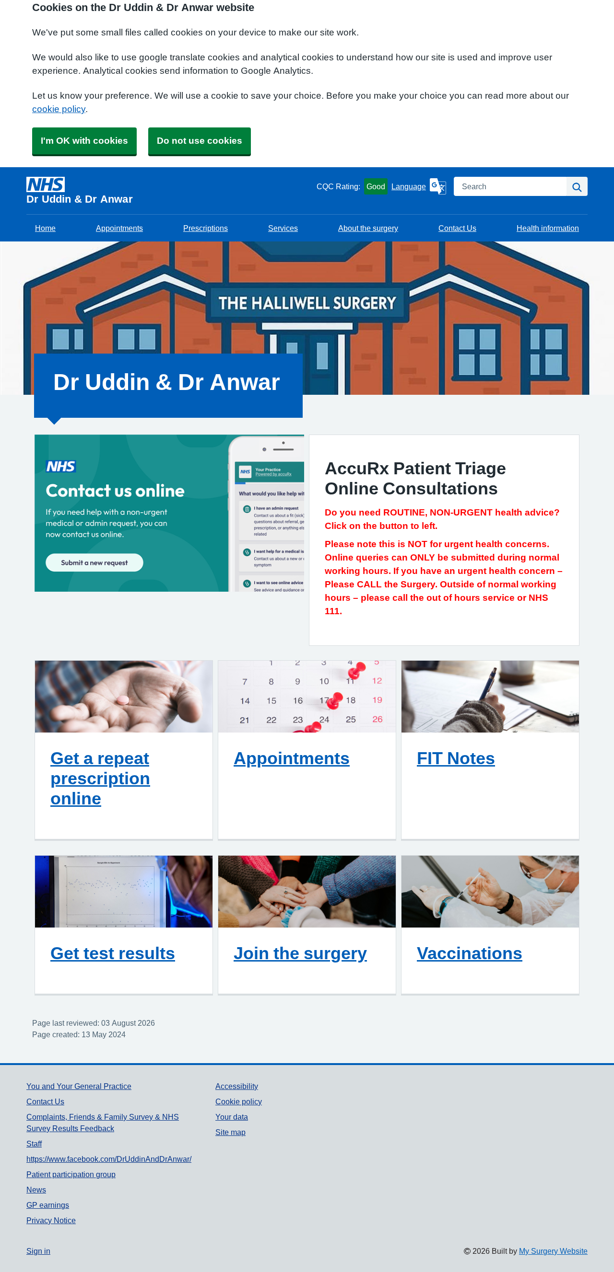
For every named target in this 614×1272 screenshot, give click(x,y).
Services (283, 228)
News (36, 1189)
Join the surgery (300, 953)
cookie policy (58, 109)
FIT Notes (456, 758)
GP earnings (47, 1205)
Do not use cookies (199, 140)
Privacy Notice (51, 1220)
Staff (34, 1143)
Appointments (119, 228)
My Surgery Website (553, 1251)
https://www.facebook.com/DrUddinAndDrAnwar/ (108, 1159)
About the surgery (368, 228)
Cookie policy (238, 1101)
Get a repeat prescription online (100, 778)
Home (45, 228)
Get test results (112, 953)
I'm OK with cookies (84, 140)
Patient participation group (71, 1174)
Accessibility (236, 1086)
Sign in (38, 1251)
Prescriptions (205, 228)
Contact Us (457, 228)
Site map (230, 1132)
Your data (231, 1117)
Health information (548, 228)
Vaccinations (469, 953)
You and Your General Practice (78, 1086)
